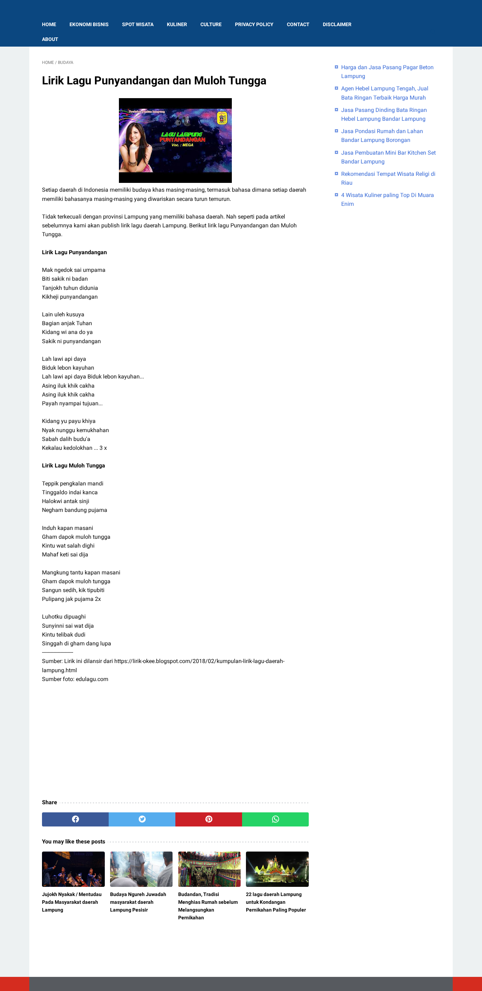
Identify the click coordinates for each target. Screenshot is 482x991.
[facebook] (75, 819)
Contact (298, 24)
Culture (211, 24)
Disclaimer (337, 24)
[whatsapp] (275, 819)
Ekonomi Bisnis (89, 24)
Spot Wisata (137, 24)
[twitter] (142, 819)
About (50, 39)
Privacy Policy (254, 24)
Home (49, 24)
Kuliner (177, 24)
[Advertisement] (175, 741)
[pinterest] (208, 819)
